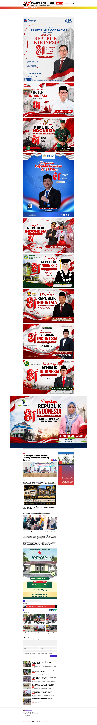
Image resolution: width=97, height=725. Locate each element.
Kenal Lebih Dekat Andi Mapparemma (66, 474)
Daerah (25, 619)
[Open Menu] (73, 3)
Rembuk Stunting (38, 601)
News (24, 453)
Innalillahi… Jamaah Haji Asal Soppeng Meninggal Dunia (67, 482)
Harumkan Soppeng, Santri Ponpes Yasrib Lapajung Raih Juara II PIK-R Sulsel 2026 (39, 622)
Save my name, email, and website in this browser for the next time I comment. (38, 653)
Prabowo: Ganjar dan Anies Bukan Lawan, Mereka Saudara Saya (67, 471)
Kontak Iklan (45, 721)
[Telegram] (54, 610)
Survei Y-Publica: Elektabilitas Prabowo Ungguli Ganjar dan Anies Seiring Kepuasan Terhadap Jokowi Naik (67, 478)
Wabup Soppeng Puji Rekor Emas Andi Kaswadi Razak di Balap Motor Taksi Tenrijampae (51, 622)
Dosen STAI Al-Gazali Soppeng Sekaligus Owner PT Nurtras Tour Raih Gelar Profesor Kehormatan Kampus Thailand (28, 622)
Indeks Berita (38, 721)
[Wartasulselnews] (43, 3)
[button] (71, 3)
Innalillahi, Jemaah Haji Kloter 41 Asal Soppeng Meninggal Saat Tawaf (67, 467)
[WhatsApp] (56, 610)
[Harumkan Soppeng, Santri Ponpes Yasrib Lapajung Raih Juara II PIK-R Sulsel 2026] (39, 617)
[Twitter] (52, 610)
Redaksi (33, 721)
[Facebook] (50, 610)
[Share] (56, 460)
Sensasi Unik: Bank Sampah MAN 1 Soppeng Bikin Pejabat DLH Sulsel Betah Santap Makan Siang (28, 633)
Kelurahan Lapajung (30, 601)
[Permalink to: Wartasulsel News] (24, 460)
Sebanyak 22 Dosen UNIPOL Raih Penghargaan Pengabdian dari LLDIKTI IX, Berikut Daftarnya (39, 633)
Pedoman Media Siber (27, 721)
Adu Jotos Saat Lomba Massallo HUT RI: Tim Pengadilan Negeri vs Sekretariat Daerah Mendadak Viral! (50, 633)
